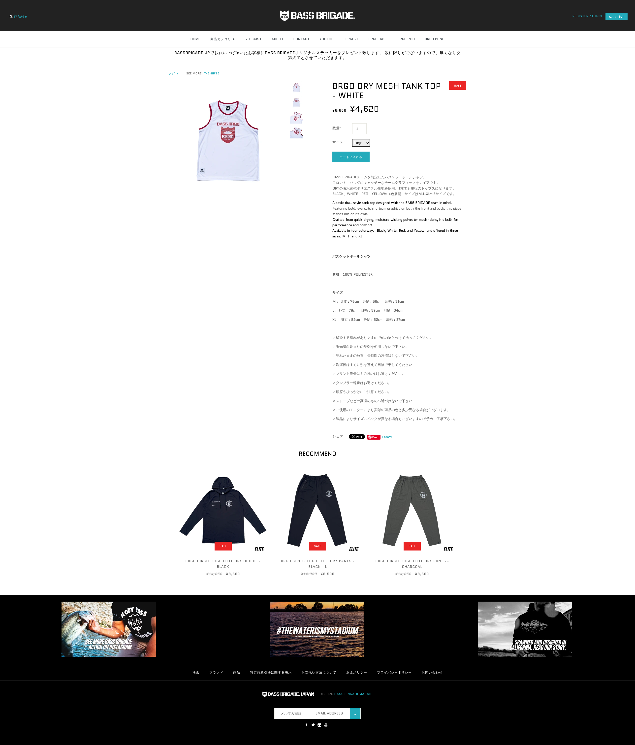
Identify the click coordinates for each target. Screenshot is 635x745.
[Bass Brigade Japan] (317, 2)
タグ (174, 73)
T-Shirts (212, 73)
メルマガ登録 (291, 713)
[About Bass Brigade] (525, 655)
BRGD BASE (378, 39)
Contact (301, 39)
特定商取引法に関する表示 (271, 672)
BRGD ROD (406, 39)
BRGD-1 (352, 39)
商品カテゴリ (222, 39)
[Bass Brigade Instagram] (109, 655)
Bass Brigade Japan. (353, 694)
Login (597, 16)
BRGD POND (435, 39)
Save (376, 437)
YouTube (327, 39)
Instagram (319, 725)
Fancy (387, 436)
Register (580, 16)
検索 (195, 672)
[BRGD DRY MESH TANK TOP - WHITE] (228, 84)
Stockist (253, 39)
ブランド (216, 672)
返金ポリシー (356, 672)
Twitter (313, 725)
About (278, 39)
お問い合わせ (432, 672)
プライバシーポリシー (394, 672)
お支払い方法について (319, 672)
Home (195, 39)
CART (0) (616, 16)
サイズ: (338, 141)
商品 (236, 672)
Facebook (306, 725)
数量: (336, 128)
